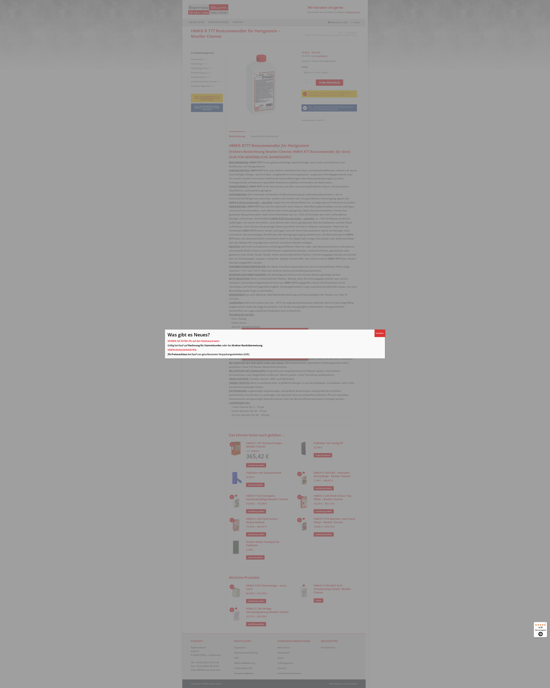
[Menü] (545, 623)
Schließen (380, 333)
